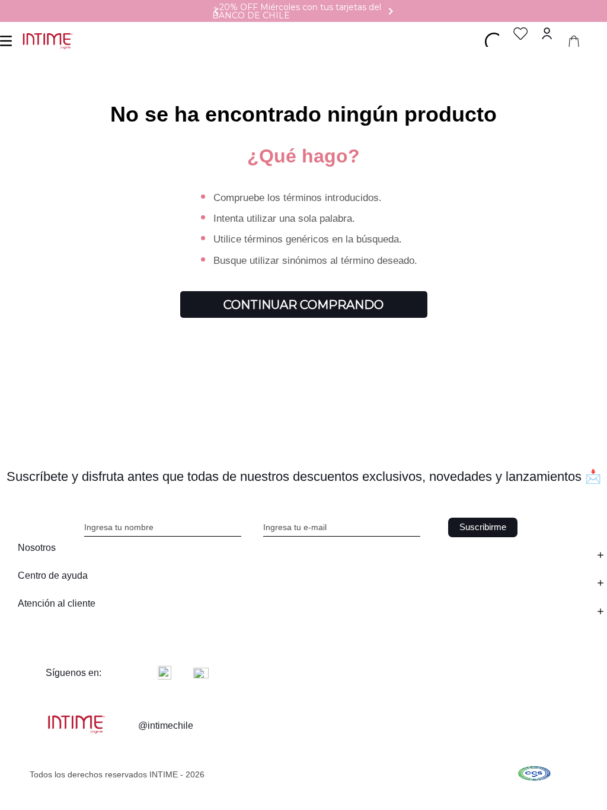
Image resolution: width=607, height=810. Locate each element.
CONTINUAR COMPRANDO (303, 305)
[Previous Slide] (216, 11)
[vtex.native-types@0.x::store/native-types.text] (534, 774)
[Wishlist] (521, 33)
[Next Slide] (390, 11)
